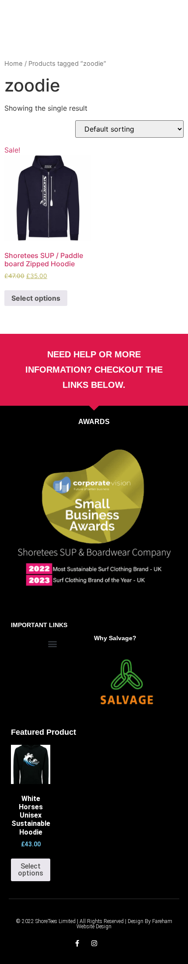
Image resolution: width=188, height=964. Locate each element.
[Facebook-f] (77, 943)
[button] (52, 644)
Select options (35, 298)
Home (13, 64)
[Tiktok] (111, 943)
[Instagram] (94, 943)
